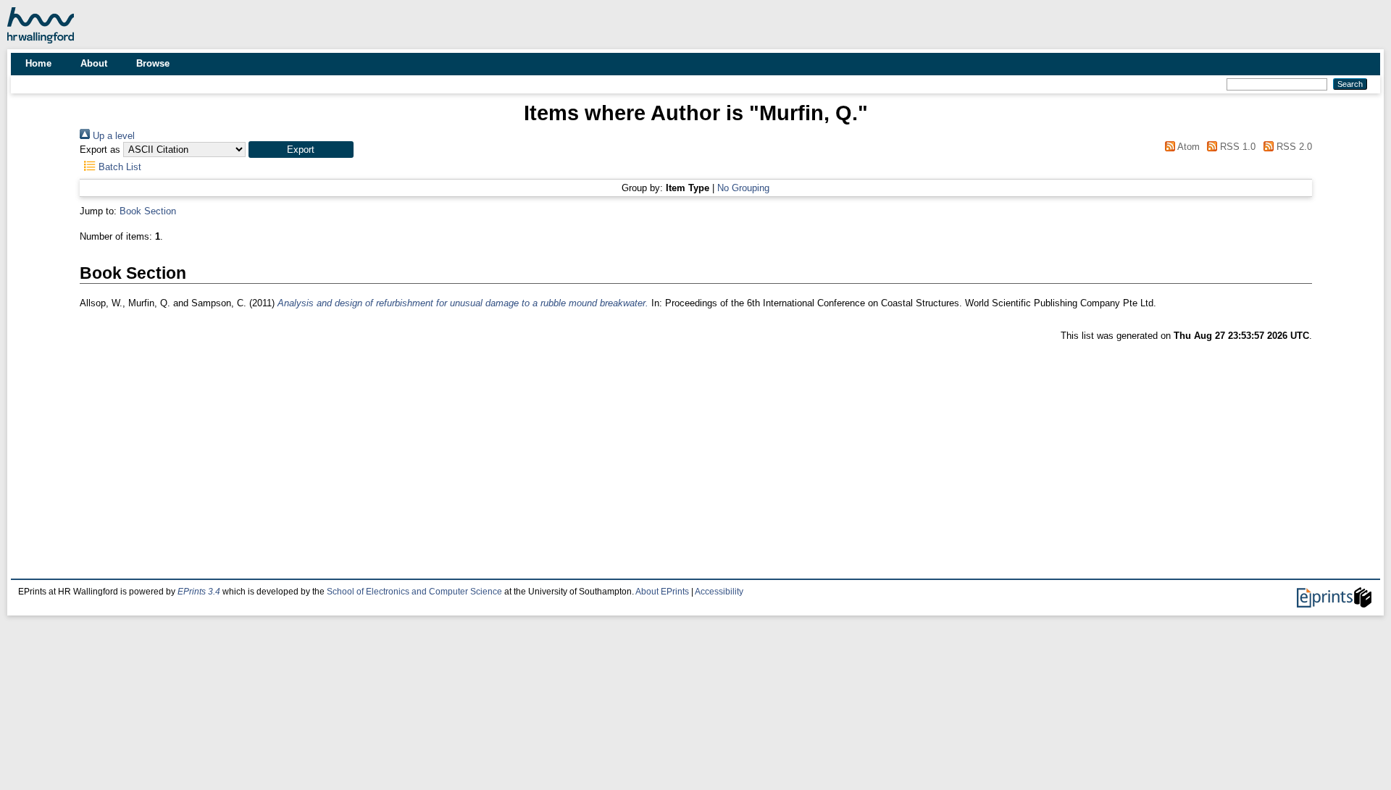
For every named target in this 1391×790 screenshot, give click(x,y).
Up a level (112, 135)
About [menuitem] (93, 63)
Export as (100, 149)
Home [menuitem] (38, 63)
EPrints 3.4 (198, 591)
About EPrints (662, 591)
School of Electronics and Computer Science (414, 591)
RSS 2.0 (1292, 146)
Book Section (148, 211)
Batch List (118, 166)
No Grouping (743, 187)
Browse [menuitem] (153, 63)
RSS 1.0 (1236, 146)
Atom (1187, 146)
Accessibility (719, 591)
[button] (301, 149)
